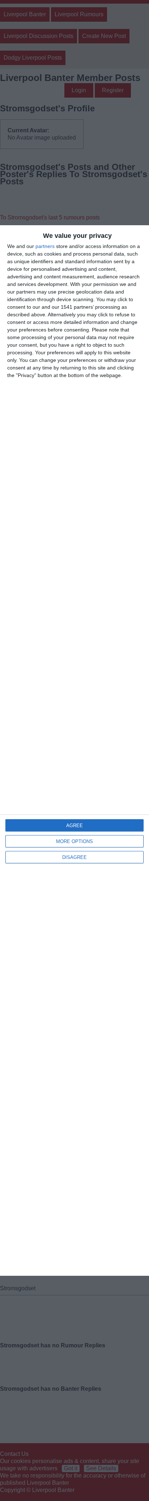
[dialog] (74, 750)
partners (45, 246)
